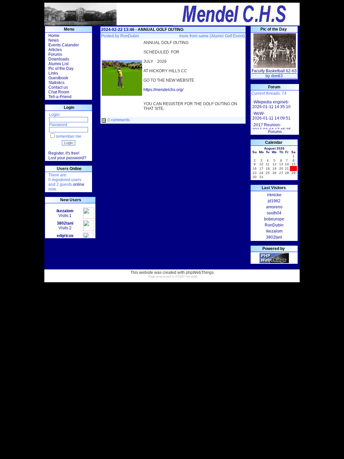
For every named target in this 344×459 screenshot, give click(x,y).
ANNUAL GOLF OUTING (160, 29)
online (78, 184)
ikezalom (274, 231)
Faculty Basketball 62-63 (274, 71)
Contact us (58, 87)
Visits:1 (65, 212)
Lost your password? (67, 158)
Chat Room (58, 92)
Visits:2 (65, 224)
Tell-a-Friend (60, 96)
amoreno (274, 207)
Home (53, 35)
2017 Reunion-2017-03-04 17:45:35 (271, 126)
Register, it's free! (63, 153)
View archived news (173, 133)
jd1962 (274, 201)
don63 (277, 76)
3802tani (274, 237)
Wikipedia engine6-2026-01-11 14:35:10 (271, 103)
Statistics (56, 82)
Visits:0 (65, 237)
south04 (274, 213)
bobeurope (274, 219)
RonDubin (129, 36)
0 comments (119, 120)
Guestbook (58, 78)
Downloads (58, 59)
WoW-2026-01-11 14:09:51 (271, 114)
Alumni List (58, 63)
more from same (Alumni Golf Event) (212, 36)
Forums (55, 54)
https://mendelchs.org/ (163, 89)
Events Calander (63, 45)
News (53, 40)
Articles (55, 49)
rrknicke (274, 195)
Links (53, 73)
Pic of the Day (61, 68)
